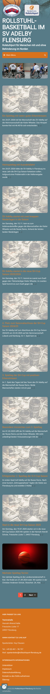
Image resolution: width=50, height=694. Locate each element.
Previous (5, 70)
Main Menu (11, 55)
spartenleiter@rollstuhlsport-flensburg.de (24, 652)
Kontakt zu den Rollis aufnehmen (16, 676)
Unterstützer (7, 665)
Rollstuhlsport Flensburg (24, 689)
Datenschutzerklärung (11, 672)
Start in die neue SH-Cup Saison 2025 (21, 524)
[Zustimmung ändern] (4, 686)
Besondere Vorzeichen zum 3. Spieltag (22, 427)
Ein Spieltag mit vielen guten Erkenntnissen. (24, 115)
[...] (39, 125)
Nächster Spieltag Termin (15, 573)
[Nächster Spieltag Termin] (25, 556)
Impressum (7, 669)
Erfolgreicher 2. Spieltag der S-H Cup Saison (25, 476)
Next (45, 70)
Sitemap (5, 679)
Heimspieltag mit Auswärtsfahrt (18, 164)
